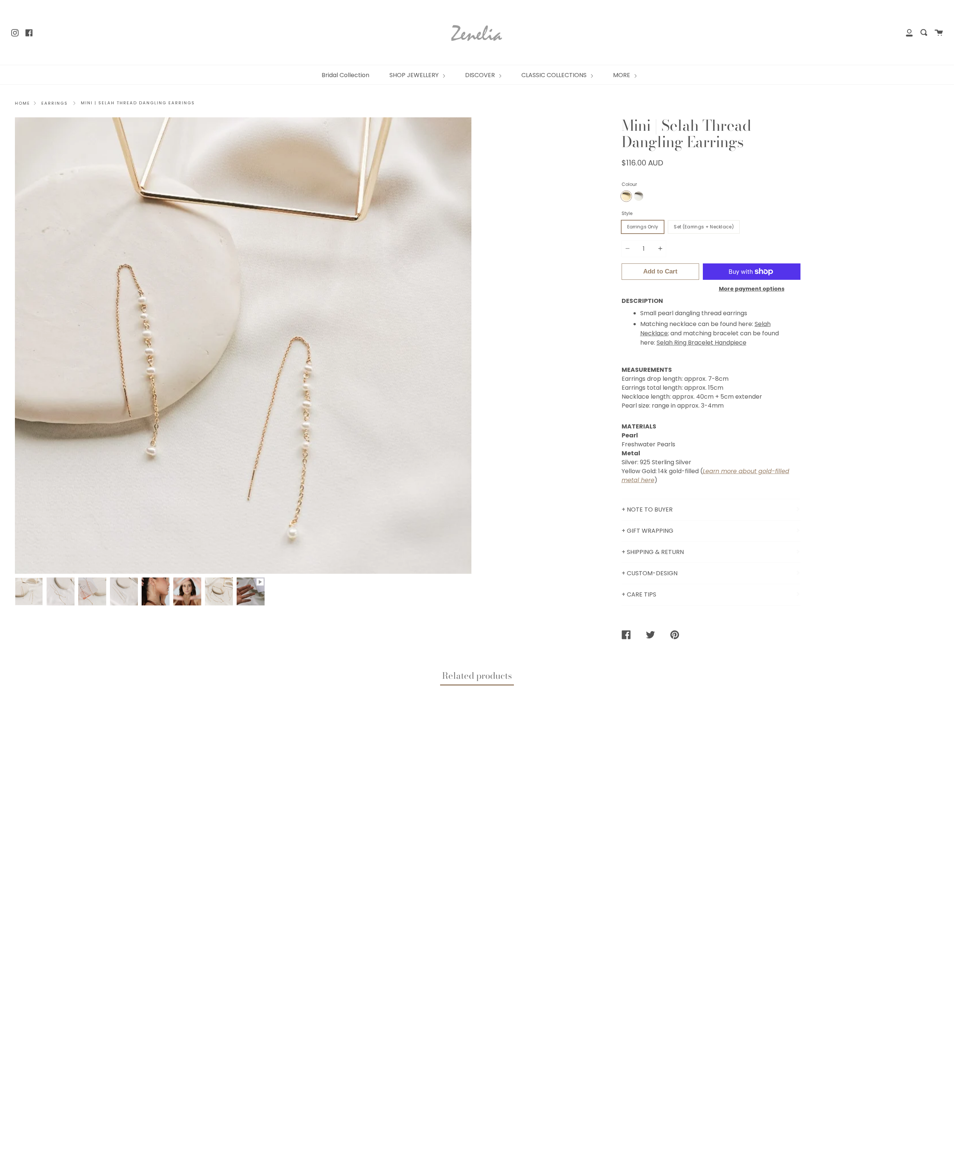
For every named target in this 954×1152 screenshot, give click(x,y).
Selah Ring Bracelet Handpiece (701, 342)
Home (22, 103)
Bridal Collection (345, 75)
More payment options (751, 288)
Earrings (54, 103)
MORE (622, 75)
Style (627, 213)
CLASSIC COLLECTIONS (554, 75)
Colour (629, 184)
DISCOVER (480, 75)
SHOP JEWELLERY (414, 75)
